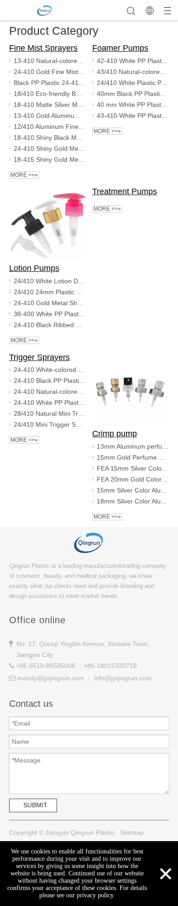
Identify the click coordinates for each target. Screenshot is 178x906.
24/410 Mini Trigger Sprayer (50, 424)
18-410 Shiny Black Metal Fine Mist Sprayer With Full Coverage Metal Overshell (50, 137)
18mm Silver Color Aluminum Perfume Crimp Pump (133, 501)
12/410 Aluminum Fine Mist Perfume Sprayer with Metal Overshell (50, 126)
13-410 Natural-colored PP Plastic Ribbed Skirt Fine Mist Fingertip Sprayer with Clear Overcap (50, 60)
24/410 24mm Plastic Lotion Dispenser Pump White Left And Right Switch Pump (50, 292)
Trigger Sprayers (39, 357)
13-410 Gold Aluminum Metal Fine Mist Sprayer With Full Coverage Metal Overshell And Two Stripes (50, 115)
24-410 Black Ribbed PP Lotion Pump (50, 324)
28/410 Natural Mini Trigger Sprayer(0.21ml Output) (50, 413)
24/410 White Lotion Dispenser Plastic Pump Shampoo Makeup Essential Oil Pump (50, 281)
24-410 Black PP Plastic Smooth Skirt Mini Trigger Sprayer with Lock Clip (50, 380)
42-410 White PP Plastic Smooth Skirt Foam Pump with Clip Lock (133, 60)
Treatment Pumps (124, 191)
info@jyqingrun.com (123, 678)
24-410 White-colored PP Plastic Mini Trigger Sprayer (50, 369)
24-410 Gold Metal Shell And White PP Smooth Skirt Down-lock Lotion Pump (50, 303)
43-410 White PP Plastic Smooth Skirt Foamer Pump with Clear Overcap (133, 115)
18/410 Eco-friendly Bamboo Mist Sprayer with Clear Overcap (50, 93)
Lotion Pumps (34, 268)
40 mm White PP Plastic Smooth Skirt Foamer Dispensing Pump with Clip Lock (133, 104)
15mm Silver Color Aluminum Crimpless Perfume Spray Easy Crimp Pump (133, 490)
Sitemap (132, 832)
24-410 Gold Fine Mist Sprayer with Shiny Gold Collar (50, 71)
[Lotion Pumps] (47, 223)
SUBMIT (35, 805)
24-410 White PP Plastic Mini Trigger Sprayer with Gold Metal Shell (50, 402)
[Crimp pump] (130, 388)
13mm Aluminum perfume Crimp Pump (133, 446)
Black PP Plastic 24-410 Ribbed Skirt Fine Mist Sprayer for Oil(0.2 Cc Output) (50, 82)
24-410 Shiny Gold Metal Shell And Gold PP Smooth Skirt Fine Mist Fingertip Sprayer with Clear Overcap (50, 148)
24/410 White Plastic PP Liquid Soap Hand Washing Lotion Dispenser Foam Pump (133, 82)
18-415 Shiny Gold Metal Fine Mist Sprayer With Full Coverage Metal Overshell (50, 159)
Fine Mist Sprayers (43, 48)
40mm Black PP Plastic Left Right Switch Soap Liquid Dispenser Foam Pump (133, 93)
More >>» (24, 175)
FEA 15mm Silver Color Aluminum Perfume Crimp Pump (133, 468)
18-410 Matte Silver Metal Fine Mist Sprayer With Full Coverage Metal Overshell (50, 104)
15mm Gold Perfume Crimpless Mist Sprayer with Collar (133, 457)
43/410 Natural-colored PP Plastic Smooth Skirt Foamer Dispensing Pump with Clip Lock (133, 71)
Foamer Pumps (120, 48)
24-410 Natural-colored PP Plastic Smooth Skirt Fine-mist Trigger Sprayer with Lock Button (50, 391)
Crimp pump (114, 433)
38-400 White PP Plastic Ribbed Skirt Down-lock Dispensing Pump (50, 314)
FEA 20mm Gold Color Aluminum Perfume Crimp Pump (133, 479)
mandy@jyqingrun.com (50, 678)
